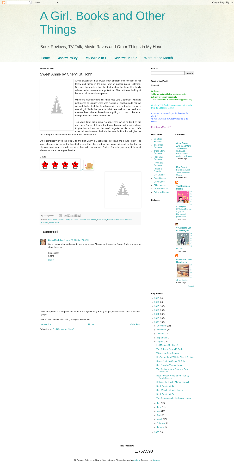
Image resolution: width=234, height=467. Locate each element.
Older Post (135, 324)
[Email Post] (60, 215)
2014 (157, 302)
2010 (157, 318)
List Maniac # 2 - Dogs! (167, 345)
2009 (50, 220)
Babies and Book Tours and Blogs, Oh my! (183, 172)
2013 (157, 306)
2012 (157, 310)
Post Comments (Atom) (63, 329)
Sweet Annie (54, 223)
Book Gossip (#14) (165, 386)
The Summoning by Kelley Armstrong (173, 398)
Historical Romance (115, 220)
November (162, 330)
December (162, 326)
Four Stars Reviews (158, 158)
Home (45, 58)
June (159, 407)
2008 (157, 432)
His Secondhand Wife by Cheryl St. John (175, 357)
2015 (157, 298)
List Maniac (159, 175)
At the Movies (160, 185)
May (159, 411)
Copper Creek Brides (87, 220)
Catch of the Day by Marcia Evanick (172, 382)
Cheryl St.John (55, 240)
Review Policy (67, 58)
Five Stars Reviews (158, 164)
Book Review (58, 220)
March (160, 419)
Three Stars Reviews (159, 152)
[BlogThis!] (69, 215)
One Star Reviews (158, 140)
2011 (157, 314)
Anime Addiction (161, 192)
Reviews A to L (95, 58)
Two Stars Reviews (158, 146)
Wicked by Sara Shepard (168, 353)
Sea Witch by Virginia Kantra (169, 390)
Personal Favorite (158, 170)
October (161, 333)
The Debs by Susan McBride (169, 349)
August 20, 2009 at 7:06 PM (76, 240)
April (159, 415)
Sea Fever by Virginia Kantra (169, 365)
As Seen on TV (161, 188)
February (161, 423)
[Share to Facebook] (75, 215)
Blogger (156, 460)
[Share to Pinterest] (79, 215)
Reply (51, 260)
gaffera (136, 460)
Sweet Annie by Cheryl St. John (171, 361)
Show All (191, 286)
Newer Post (46, 324)
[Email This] (66, 215)
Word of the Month (158, 58)
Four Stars (101, 220)
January (161, 427)
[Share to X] (72, 215)
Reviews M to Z (125, 58)
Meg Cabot (181, 167)
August (160, 341)
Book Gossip (160, 178)
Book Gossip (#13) (165, 394)
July (159, 403)
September (162, 338)
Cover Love (159, 182)
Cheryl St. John (71, 220)
